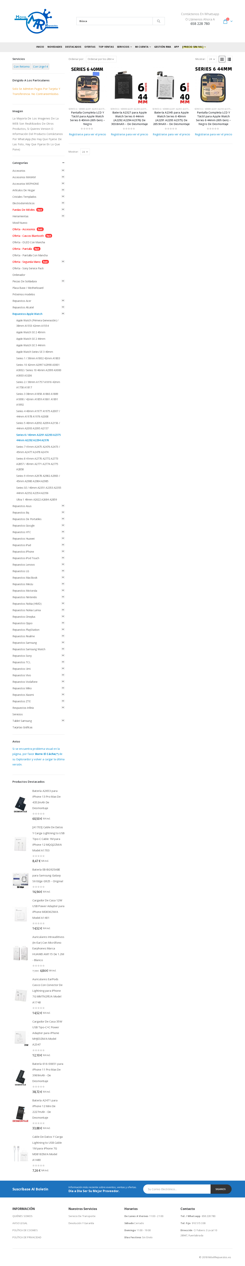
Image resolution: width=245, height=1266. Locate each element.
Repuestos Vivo (21, 675)
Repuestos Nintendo (24, 597)
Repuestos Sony (22, 656)
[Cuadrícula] (222, 59)
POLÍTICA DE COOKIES (25, 1230)
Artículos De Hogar (23, 190)
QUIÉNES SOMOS (22, 1216)
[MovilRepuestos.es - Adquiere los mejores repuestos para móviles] (36, 21)
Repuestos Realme (23, 636)
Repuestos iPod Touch (25, 558)
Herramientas (20, 216)
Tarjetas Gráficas (22, 727)
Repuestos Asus (21, 506)
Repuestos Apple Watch (27, 314)
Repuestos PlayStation (25, 629)
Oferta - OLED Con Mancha (28, 242)
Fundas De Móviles (23, 210)
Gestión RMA (162, 46)
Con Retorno (22, 66)
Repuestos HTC (21, 532)
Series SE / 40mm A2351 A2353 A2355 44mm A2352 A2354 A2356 (38, 490)
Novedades (54, 46)
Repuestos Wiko (22, 688)
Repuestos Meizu (22, 584)
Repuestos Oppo (22, 623)
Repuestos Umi (21, 669)
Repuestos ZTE (21, 701)
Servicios (17, 714)
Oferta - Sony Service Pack (27, 268)
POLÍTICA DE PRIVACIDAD (26, 1237)
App (176, 46)
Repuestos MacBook (24, 577)
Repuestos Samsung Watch (28, 649)
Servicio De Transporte (82, 1216)
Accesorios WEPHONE (25, 183)
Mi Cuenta (142, 46)
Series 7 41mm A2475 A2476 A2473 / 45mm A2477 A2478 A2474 (38, 449)
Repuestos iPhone (23, 551)
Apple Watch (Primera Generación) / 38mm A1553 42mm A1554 (37, 323)
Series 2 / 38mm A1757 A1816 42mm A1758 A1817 (38, 384)
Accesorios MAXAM (23, 177)
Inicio (40, 46)
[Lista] (229, 59)
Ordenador (18, 275)
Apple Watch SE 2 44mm (30, 339)
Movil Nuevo (19, 223)
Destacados (73, 46)
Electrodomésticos (23, 203)
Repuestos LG (20, 571)
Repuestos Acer (21, 301)
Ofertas (89, 46)
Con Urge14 (40, 66)
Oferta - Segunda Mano (26, 262)
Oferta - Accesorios (23, 229)
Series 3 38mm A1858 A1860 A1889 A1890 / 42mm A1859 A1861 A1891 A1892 (37, 399)
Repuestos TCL (21, 662)
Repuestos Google (23, 525)
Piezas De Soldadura (24, 281)
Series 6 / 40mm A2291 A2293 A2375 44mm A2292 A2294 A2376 (100, 109)
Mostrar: (200, 59)
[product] (88, 85)
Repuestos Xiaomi (23, 695)
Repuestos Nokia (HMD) (26, 603)
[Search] (159, 21)
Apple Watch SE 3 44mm (30, 345)
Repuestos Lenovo (23, 564)
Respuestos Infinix (23, 708)
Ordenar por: (76, 59)
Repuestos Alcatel (23, 307)
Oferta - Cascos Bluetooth (28, 236)
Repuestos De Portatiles (26, 519)
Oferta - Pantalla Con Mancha (29, 255)
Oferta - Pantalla (22, 249)
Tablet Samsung (22, 721)
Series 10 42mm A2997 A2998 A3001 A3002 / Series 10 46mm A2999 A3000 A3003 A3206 (38, 370)
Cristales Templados (24, 196)
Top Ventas (106, 46)
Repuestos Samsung (24, 642)
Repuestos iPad (21, 545)
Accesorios (18, 170)
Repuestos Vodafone (24, 682)
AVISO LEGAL (19, 1223)
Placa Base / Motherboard (27, 288)
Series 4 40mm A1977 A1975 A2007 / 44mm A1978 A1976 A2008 (38, 413)
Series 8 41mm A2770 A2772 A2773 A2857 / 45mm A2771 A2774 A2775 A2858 (37, 464)
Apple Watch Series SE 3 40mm (34, 352)
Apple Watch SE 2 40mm (30, 332)
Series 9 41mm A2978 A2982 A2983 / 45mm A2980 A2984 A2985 (38, 478)
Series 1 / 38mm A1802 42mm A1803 (38, 358)
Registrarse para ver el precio (87, 134)
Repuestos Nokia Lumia (26, 610)
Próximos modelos (23, 294)
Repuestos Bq (20, 512)
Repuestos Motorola (24, 590)
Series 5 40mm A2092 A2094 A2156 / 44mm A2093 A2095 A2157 (38, 425)
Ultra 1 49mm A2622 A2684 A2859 (36, 499)
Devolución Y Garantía (81, 1223)
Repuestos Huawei (23, 538)
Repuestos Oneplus (23, 616)
